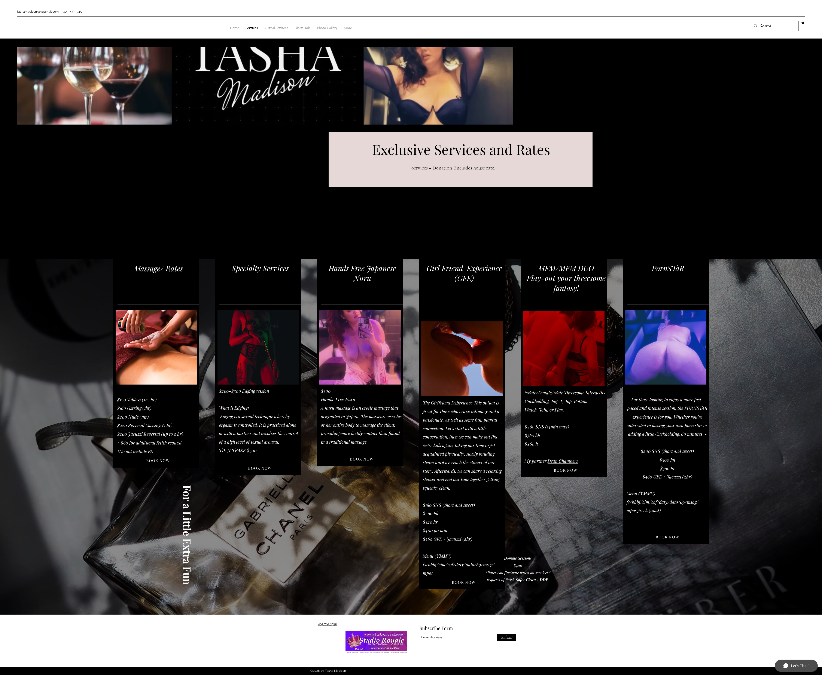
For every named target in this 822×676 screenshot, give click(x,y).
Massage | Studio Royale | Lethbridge (395, 652)
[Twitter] (803, 23)
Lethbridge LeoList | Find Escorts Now (371, 652)
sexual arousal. (265, 442)
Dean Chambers (563, 461)
